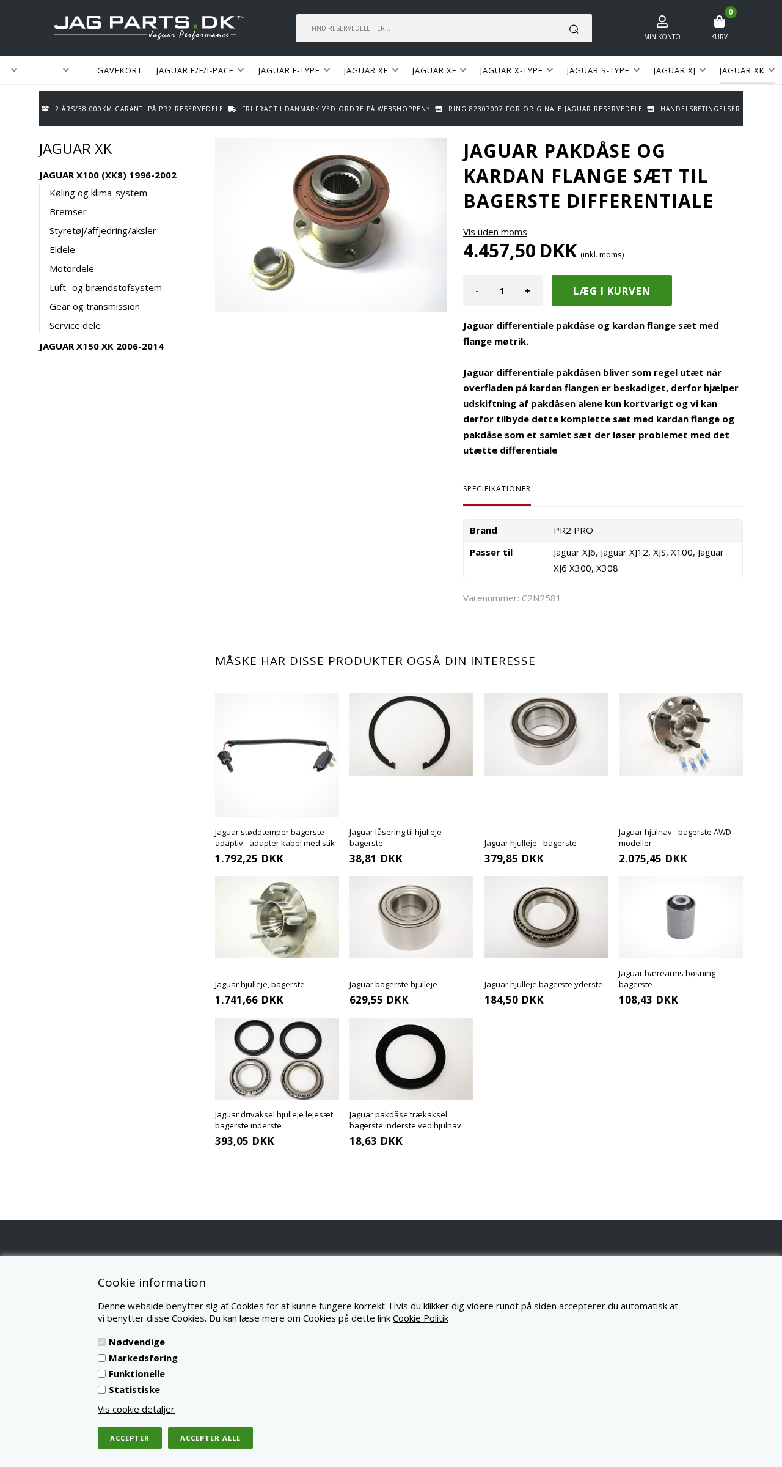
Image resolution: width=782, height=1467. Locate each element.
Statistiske (134, 1389)
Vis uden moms (495, 232)
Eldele (62, 249)
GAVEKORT (119, 70)
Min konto (662, 36)
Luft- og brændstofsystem (105, 287)
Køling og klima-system (98, 192)
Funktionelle (137, 1373)
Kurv (719, 36)
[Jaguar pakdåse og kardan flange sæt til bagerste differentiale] (331, 225)
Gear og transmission (94, 306)
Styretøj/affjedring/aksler (102, 230)
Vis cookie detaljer (136, 1409)
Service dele (75, 325)
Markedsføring (143, 1357)
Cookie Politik (420, 1318)
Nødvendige (137, 1342)
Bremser (68, 211)
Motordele (71, 268)
